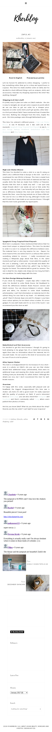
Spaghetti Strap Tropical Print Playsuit (24, 127)
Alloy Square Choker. (22, 132)
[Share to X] (34, 419)
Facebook (6, 399)
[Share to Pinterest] (41, 419)
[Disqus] (26, 456)
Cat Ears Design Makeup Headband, (26, 128)
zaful (11, 422)
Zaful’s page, (14, 396)
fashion (13, 419)
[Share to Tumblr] (44, 419)
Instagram (42, 396)
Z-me (37, 399)
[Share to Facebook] (37, 419)
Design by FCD (29, 728)
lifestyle (20, 419)
